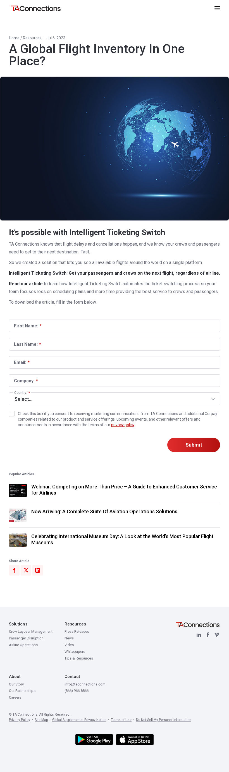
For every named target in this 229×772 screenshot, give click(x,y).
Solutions (18, 624)
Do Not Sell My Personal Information (163, 720)
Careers (15, 697)
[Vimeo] (216, 634)
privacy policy (122, 425)
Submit (193, 445)
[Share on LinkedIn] (37, 570)
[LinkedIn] (198, 634)
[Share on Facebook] (14, 570)
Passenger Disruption (26, 638)
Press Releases (77, 631)
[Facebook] (207, 634)
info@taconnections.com (85, 684)
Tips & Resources (79, 658)
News (69, 638)
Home (14, 38)
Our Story (16, 684)
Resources (32, 38)
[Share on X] (26, 570)
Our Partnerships (22, 691)
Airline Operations (23, 645)
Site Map (41, 720)
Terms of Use (121, 720)
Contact (72, 676)
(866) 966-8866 (77, 691)
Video (69, 645)
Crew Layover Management (31, 631)
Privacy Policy (19, 720)
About (15, 676)
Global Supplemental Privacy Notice (79, 720)
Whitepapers (75, 651)
